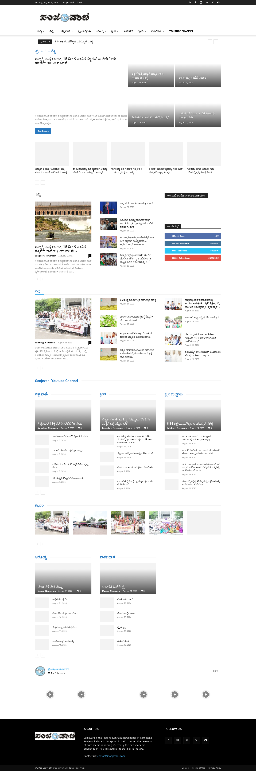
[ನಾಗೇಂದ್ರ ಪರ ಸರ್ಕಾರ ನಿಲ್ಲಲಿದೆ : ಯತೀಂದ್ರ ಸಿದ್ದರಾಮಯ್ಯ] (128, 154)
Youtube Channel (181, 31)
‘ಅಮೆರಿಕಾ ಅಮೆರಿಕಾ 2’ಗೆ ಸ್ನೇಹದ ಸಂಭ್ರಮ (70, 436)
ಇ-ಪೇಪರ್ (128, 31)
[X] (212, 2)
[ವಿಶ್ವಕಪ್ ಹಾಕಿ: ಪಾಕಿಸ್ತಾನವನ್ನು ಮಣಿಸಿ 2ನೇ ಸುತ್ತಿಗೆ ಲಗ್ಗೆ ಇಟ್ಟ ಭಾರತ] (128, 415)
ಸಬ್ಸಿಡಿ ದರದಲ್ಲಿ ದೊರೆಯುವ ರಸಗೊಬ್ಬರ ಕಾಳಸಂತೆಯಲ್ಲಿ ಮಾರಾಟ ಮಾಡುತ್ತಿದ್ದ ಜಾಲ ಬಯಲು (137, 353)
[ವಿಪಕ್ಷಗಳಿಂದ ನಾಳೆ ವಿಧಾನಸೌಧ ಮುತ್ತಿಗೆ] (151, 107)
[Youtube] (218, 2)
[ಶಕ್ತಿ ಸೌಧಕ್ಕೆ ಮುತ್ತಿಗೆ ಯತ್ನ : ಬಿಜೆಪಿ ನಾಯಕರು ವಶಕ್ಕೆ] (151, 67)
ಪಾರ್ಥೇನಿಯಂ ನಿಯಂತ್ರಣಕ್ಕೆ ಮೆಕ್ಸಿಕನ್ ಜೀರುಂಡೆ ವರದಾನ (82, 41)
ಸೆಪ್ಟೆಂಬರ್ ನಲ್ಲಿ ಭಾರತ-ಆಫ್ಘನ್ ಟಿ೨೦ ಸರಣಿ (135, 453)
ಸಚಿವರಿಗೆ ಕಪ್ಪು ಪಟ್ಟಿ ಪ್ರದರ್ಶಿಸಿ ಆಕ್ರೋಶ (202, 317)
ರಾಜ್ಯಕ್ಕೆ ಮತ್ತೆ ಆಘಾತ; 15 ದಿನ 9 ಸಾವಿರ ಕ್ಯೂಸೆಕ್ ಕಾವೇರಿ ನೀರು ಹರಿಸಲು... (60, 249)
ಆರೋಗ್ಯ (99, 31)
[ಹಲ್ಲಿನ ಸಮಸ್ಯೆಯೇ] (42, 602)
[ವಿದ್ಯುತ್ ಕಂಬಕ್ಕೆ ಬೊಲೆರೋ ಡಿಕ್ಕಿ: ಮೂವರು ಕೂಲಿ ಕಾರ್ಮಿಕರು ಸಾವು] (52, 154)
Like (217, 236)
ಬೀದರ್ (203, 291)
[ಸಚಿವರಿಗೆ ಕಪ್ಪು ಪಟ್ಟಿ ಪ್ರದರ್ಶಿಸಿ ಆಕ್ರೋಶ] (173, 322)
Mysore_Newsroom (46, 591)
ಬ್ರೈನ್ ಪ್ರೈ (121, 627)
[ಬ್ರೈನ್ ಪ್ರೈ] (107, 631)
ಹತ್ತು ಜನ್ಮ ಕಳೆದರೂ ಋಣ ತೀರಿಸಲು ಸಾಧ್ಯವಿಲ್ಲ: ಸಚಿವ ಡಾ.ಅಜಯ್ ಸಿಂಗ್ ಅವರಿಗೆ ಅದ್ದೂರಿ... (200, 338)
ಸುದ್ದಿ (37, 194)
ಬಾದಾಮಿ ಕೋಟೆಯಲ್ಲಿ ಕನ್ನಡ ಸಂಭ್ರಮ (68, 450)
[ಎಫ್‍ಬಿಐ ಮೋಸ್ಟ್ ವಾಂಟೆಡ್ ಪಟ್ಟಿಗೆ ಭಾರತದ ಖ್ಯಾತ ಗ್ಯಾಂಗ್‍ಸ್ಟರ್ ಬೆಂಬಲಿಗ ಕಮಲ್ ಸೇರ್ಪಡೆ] (108, 224)
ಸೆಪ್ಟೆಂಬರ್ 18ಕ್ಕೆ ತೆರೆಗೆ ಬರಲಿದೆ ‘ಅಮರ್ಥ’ (60, 423)
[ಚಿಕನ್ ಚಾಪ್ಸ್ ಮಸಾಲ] (107, 617)
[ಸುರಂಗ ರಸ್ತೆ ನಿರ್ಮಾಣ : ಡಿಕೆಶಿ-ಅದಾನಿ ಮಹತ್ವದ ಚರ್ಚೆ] (198, 107)
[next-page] (43, 182)
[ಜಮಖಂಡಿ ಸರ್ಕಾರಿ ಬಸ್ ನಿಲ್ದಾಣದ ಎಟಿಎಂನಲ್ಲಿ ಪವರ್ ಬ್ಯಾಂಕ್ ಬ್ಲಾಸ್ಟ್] (172, 440)
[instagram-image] (50, 694)
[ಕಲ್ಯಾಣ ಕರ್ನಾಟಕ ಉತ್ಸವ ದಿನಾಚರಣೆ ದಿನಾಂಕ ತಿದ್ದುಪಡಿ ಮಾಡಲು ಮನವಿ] (108, 338)
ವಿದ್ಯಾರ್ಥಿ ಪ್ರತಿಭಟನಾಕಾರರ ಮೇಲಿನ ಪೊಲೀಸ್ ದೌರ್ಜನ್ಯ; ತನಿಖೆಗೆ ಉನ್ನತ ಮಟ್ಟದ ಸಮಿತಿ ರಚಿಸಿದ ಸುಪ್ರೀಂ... (135, 258)
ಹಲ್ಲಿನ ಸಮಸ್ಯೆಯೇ (60, 599)
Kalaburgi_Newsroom (45, 342)
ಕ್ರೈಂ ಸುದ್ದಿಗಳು (84, 31)
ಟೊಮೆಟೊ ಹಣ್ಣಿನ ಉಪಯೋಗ (65, 613)
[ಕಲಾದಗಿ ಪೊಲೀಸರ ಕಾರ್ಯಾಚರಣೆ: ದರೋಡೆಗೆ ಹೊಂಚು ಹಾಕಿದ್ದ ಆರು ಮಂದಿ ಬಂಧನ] (172, 453)
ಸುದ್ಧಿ (39, 31)
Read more (43, 131)
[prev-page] (37, 182)
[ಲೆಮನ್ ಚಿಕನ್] (107, 645)
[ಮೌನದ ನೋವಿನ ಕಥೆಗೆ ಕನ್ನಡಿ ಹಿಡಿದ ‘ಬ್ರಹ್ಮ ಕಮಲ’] (42, 467)
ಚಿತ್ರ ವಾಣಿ (65, 31)
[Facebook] (195, 2)
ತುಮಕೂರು (152, 291)
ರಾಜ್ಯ (139, 194)
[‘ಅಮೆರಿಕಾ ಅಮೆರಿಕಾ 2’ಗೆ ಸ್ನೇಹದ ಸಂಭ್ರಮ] (42, 440)
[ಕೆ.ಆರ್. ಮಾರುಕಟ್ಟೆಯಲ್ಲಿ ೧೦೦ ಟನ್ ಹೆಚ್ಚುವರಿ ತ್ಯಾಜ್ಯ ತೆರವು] (166, 154)
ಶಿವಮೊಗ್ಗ (165, 291)
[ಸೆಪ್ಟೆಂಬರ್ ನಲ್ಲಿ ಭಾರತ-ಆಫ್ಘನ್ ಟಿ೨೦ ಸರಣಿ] (107, 457)
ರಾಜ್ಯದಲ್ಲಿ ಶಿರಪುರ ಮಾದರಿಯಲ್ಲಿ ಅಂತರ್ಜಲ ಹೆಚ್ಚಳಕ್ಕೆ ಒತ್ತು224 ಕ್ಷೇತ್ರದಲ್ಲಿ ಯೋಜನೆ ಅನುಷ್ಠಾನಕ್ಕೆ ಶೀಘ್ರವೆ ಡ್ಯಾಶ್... (202, 303)
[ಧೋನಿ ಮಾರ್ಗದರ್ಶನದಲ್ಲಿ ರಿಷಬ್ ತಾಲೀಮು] (107, 470)
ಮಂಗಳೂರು (66, 291)
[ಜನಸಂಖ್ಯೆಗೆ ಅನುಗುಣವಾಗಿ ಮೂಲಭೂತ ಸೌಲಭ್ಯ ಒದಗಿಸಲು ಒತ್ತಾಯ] (173, 356)
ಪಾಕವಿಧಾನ (156, 31)
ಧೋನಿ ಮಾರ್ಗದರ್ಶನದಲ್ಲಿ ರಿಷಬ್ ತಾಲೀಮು (135, 467)
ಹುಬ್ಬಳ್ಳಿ (78, 291)
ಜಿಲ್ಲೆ (51, 31)
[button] (190, 2)
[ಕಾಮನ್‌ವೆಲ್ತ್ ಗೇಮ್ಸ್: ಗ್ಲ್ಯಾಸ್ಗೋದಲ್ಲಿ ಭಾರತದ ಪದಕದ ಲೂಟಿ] (107, 484)
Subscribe (213, 258)
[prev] (210, 41)
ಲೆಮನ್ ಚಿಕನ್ (123, 641)
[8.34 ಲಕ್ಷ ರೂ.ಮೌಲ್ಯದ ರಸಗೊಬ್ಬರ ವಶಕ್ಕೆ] (108, 304)
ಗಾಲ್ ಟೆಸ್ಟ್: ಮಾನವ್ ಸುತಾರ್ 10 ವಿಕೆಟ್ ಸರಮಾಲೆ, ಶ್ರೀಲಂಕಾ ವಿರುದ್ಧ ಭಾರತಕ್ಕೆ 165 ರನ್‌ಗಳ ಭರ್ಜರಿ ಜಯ (134, 439)
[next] (216, 41)
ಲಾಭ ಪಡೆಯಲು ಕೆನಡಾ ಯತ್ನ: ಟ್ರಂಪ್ (136, 203)
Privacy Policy (214, 767)
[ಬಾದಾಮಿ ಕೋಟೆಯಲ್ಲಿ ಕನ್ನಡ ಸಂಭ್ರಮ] (42, 453)
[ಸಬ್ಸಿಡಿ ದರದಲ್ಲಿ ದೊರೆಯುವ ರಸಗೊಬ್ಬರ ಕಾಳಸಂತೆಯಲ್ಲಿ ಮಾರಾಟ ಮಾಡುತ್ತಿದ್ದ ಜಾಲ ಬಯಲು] (108, 354)
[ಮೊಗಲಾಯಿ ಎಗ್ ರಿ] (107, 603)
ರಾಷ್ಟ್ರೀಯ (129, 194)
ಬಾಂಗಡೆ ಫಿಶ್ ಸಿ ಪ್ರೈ (113, 587)
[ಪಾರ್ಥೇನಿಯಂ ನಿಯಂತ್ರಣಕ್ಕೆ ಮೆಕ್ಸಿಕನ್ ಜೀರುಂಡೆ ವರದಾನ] (108, 321)
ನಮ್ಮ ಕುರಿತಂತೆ (68, 2)
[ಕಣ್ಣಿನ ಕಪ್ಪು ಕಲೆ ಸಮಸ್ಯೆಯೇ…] (42, 630)
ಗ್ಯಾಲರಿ (140, 31)
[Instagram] (201, 2)
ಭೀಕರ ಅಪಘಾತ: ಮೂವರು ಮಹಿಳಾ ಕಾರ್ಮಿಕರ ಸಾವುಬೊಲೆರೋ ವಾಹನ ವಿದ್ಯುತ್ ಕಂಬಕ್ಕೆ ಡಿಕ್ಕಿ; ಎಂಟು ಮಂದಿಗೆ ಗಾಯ (201, 467)
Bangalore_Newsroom (45, 255)
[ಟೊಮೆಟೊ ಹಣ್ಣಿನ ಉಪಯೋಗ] (42, 616)
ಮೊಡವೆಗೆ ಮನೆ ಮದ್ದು (49, 586)
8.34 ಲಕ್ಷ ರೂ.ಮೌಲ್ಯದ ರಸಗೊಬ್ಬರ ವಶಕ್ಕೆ (138, 300)
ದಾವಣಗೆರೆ (138, 291)
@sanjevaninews (58, 669)
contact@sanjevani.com (111, 756)
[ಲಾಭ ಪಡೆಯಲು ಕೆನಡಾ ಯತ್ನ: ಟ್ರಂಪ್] (108, 208)
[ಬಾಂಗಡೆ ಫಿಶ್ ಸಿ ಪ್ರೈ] (128, 579)
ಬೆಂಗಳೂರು (52, 291)
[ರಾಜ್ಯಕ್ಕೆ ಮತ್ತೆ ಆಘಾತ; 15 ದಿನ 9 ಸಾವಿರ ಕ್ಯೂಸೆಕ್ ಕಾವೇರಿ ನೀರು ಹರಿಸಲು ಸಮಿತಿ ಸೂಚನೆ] (81, 88)
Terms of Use (198, 767)
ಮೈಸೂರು (126, 291)
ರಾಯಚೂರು (113, 291)
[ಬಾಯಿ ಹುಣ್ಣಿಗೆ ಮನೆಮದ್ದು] (42, 644)
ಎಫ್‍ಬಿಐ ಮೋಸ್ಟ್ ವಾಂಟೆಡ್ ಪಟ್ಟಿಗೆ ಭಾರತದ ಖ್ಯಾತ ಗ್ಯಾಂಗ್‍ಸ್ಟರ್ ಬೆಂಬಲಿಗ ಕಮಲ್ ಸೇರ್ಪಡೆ (136, 223)
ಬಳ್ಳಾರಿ (100, 291)
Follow (214, 243)
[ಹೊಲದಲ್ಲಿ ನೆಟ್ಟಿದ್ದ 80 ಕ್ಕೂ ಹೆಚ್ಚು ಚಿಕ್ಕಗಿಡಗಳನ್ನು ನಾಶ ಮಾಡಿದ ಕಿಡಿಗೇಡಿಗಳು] (172, 484)
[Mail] (207, 2)
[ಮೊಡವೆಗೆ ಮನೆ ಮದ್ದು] (63, 578)
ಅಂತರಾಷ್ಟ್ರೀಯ (113, 194)
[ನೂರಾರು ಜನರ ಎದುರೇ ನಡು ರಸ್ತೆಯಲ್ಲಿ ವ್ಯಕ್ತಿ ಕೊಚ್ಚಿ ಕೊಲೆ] (204, 154)
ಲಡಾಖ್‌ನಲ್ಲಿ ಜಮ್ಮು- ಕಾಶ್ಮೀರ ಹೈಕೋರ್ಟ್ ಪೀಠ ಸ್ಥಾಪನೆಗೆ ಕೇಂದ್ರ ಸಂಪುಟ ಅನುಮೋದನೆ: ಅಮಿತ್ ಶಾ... (137, 241)
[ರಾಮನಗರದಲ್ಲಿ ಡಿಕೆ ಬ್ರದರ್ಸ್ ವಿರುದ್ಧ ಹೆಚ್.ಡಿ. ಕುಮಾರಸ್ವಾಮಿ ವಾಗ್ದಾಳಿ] (90, 154)
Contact (185, 767)
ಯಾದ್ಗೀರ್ (191, 291)
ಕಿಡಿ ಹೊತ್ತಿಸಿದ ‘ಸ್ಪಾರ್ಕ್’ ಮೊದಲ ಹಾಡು (67, 478)
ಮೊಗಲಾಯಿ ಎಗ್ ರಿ (125, 600)
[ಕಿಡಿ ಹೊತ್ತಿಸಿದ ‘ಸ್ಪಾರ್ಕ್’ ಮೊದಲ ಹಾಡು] (42, 481)
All (102, 194)
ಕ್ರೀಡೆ (113, 31)
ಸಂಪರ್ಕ (80, 2)
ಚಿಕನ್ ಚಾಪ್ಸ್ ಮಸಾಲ (126, 613)
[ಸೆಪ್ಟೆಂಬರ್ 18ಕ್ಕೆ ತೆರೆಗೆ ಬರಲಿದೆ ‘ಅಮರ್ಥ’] (63, 415)
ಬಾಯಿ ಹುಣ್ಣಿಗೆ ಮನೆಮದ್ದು (62, 641)
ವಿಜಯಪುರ (178, 291)
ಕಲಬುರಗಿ (89, 291)
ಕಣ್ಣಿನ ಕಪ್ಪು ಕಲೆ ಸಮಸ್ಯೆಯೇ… (64, 627)
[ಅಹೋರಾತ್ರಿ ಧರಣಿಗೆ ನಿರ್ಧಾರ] (198, 67)
